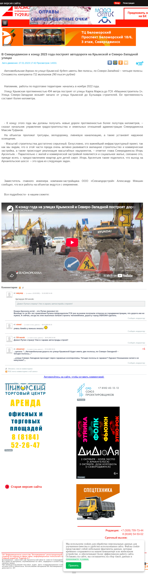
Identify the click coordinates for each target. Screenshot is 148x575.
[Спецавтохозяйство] (98, 519)
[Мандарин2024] (69, 45)
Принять (74, 565)
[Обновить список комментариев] (23, 288)
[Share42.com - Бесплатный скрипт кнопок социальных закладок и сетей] (126, 62)
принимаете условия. (77, 559)
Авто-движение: (10, 63)
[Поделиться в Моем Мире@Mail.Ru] (115, 62)
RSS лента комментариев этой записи (22, 371)
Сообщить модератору (136, 318)
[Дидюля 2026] (98, 478)
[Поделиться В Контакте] (110, 62)
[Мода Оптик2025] (72, 23)
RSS (74, 572)
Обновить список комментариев (20, 369)
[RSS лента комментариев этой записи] (20, 288)
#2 (15, 338)
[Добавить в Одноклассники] (120, 62)
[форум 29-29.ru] (98, 400)
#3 (15, 325)
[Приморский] (25, 451)
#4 (15, 293)
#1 (15, 349)
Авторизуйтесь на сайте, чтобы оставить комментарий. (74, 376)
